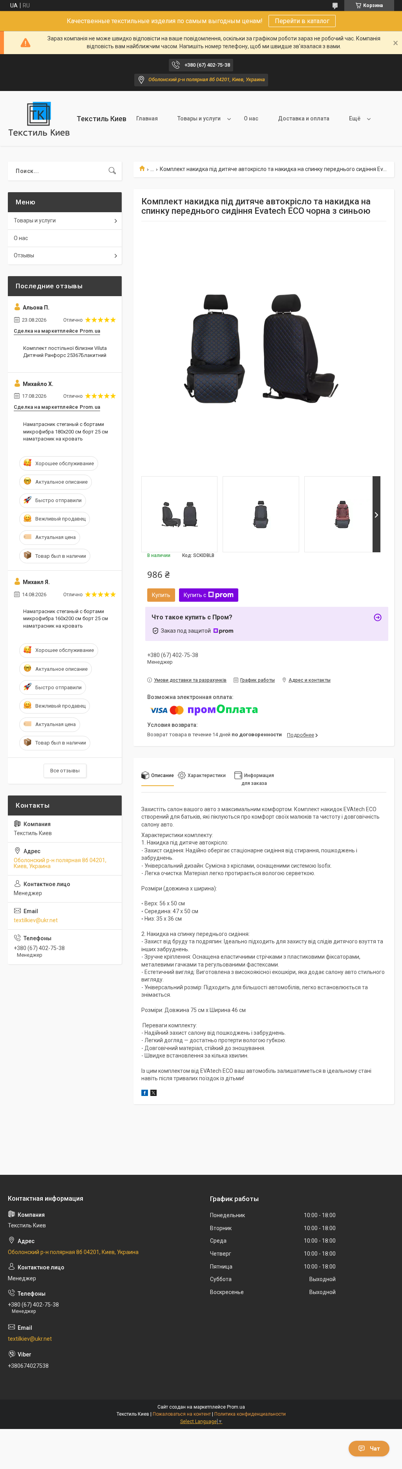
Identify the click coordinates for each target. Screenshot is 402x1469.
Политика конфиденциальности (250, 1414)
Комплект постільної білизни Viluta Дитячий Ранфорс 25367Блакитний (65, 351)
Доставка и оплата (303, 118)
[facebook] (144, 1094)
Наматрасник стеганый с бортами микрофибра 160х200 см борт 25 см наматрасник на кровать (65, 618)
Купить (161, 595)
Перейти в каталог (302, 21)
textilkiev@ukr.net (36, 920)
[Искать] (112, 171)
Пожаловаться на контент (182, 1414)
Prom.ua (236, 1407)
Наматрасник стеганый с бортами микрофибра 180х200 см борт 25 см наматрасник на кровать (65, 431)
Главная (147, 118)
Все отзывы (65, 771)
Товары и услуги (199, 118)
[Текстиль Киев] (39, 118)
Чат (375, 1448)
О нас (251, 118)
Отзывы (24, 255)
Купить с (195, 595)
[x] (153, 1094)
